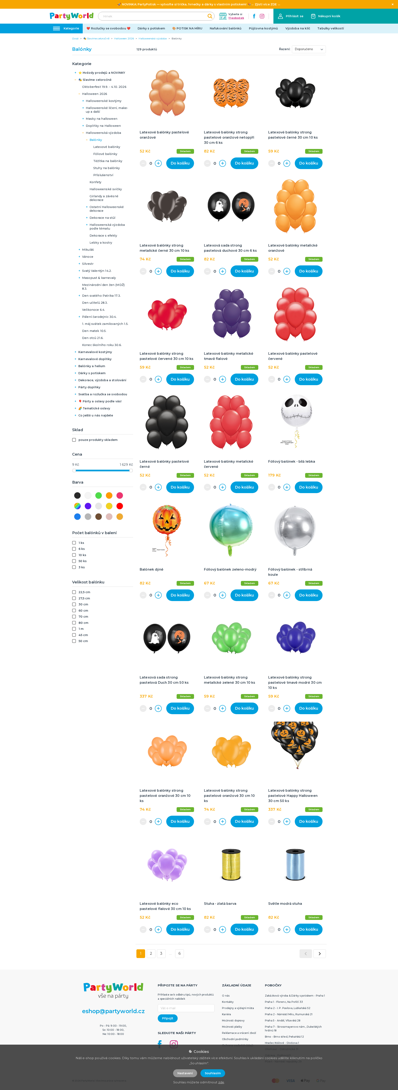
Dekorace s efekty (103, 235)
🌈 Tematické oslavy (94, 408)
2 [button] (151, 953)
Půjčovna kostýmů (263, 28)
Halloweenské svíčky (106, 189)
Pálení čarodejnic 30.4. (99, 317)
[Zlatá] (109, 506)
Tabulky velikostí (330, 28)
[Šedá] (88, 516)
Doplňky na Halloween (103, 126)
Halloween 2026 (94, 94)
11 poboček (236, 17)
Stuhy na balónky (106, 168)
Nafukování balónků (226, 28)
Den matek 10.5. (94, 331)
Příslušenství (103, 175)
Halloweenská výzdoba (103, 133)
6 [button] (179, 953)
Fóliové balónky (105, 154)
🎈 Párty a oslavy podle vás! (99, 401)
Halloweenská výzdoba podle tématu (107, 226)
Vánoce (87, 257)
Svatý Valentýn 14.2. (97, 271)
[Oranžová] (109, 495)
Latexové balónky (106, 147)
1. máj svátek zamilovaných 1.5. (105, 324)
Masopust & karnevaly (99, 278)
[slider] (74, 470)
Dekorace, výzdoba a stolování (102, 380)
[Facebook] (254, 16)
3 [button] (161, 953)
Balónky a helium (91, 366)
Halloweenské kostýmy (103, 101)
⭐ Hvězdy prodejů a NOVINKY (101, 73)
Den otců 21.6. (92, 338)
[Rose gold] (109, 516)
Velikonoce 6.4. (93, 310)
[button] (290, 16)
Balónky (96, 140)
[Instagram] (262, 16)
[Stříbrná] (98, 506)
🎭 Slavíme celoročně (95, 80)
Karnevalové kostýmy (95, 352)
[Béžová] (119, 516)
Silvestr (87, 264)
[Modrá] (77, 516)
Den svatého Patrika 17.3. (101, 296)
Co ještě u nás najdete (95, 415)
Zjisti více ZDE (266, 4)
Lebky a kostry (101, 242)
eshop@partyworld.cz (113, 1011)
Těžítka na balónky (107, 161)
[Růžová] (119, 495)
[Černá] (77, 495)
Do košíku (180, 163)
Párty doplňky (89, 387)
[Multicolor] (77, 506)
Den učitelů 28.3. (95, 303)
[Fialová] (88, 506)
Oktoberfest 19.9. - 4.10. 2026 (104, 87)
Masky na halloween (101, 119)
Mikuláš (88, 250)
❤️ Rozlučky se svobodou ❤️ (108, 28)
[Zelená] (98, 495)
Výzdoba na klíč (297, 28)
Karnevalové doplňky (95, 359)
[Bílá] (88, 495)
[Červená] (119, 506)
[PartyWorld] (71, 16)
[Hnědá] (98, 516)
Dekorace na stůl (102, 218)
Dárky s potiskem (151, 28)
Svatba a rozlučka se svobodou (102, 394)
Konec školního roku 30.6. (102, 345)
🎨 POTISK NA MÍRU (187, 28)
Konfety (95, 182)
